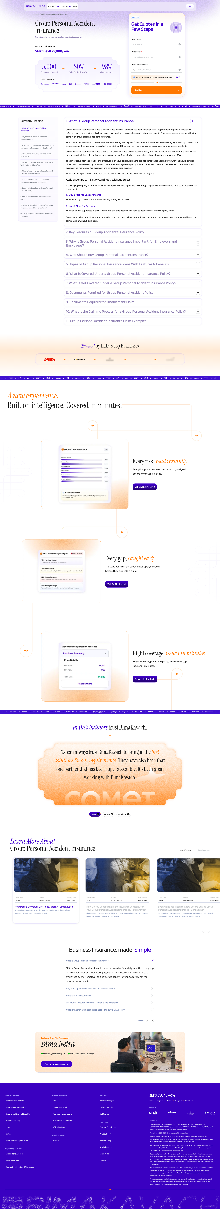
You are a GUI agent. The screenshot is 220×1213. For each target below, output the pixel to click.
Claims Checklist (106, 1107)
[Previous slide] (203, 932)
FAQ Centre (104, 1114)
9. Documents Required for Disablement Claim (100, 302)
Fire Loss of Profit (60, 1107)
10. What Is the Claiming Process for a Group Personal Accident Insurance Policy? (126, 312)
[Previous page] (147, 1020)
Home (37, 14)
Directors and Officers (15, 1101)
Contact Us (104, 1154)
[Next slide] (208, 932)
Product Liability (13, 1120)
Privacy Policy (105, 1134)
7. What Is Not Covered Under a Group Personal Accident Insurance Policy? (121, 283)
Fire (54, 1101)
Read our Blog (105, 1140)
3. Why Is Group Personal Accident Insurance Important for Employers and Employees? (121, 243)
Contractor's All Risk (14, 1154)
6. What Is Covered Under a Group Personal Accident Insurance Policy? (118, 274)
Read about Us (106, 1147)
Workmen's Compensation (17, 1140)
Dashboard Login (107, 1101)
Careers (103, 1160)
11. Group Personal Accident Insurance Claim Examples (106, 321)
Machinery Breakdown (62, 1114)
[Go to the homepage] (35, 6)
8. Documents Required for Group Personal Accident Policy (109, 293)
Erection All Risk (12, 1160)
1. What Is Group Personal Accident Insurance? (100, 121)
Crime (8, 1134)
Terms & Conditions (108, 1127)
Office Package (59, 1127)
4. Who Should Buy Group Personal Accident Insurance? (107, 255)
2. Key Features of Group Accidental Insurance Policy (105, 232)
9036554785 (161, 1133)
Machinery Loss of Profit (63, 1120)
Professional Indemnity (16, 1107)
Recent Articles (185, 850)
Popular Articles (204, 850)
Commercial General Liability (18, 1114)
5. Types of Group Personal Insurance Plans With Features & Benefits (117, 264)
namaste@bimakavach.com (180, 1133)
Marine (56, 1140)
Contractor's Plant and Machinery (20, 1167)
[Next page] (152, 1020)
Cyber (8, 1127)
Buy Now (138, 90)
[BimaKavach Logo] (162, 1095)
